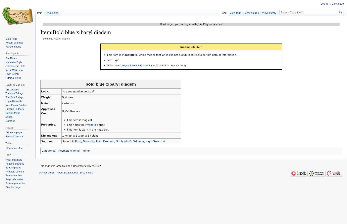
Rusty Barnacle (84, 141)
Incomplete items (69, 150)
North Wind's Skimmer (130, 141)
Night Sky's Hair (156, 141)
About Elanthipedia (67, 172)
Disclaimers (86, 172)
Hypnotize (91, 124)
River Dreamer (105, 141)
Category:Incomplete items (134, 65)
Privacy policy (46, 172)
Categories (48, 150)
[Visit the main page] (18, 16)
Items (86, 150)
